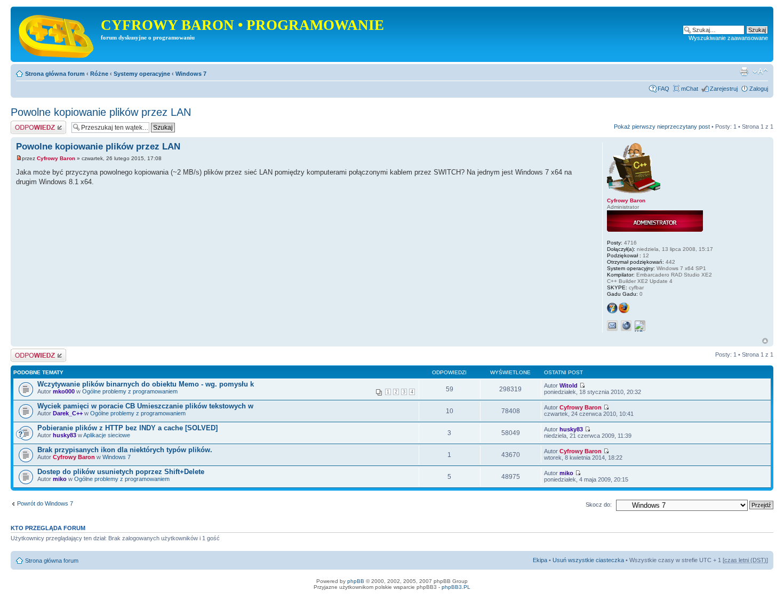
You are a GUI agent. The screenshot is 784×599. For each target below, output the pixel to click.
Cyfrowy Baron (56, 158)
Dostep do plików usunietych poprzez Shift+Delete (120, 472)
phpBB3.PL (456, 587)
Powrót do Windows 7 (45, 503)
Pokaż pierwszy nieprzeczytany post (662, 126)
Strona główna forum (55, 73)
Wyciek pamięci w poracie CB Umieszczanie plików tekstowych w (145, 406)
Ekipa (540, 560)
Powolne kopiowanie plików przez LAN (101, 112)
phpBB (355, 581)
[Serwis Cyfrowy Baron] (57, 34)
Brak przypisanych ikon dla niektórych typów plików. (124, 450)
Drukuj (744, 71)
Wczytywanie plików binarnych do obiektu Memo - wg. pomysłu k (145, 384)
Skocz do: (599, 504)
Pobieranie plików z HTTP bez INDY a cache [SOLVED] (127, 428)
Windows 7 (190, 73)
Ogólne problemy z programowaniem (130, 391)
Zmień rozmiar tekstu (760, 71)
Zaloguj (758, 88)
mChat (689, 88)
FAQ (663, 88)
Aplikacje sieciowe (106, 435)
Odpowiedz (25, 124)
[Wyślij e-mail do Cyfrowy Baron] (612, 325)
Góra (765, 341)
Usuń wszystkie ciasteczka (588, 560)
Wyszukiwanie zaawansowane (728, 38)
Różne (99, 73)
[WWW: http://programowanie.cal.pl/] (626, 325)
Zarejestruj (724, 88)
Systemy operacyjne (142, 73)
